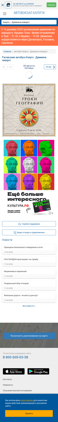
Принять (29, 413)
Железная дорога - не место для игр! (21, 295)
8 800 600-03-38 (15, 357)
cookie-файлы (26, 400)
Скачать (51, 4)
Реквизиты (8, 385)
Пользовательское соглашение (17, 390)
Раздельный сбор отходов (16, 283)
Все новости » (29, 306)
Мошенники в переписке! (15, 271)
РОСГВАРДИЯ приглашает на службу (21, 259)
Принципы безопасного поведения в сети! (23, 247)
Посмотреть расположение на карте (29, 335)
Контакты (7, 379)
